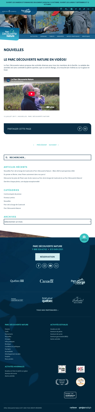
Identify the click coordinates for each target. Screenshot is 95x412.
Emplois (61, 8)
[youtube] (50, 265)
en (93, 9)
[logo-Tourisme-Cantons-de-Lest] (17, 297)
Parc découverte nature (16, 325)
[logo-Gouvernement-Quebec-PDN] (17, 279)
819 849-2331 (56, 249)
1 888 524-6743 (39, 249)
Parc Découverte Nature (39, 116)
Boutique (8, 344)
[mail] (56, 265)
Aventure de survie (56, 334)
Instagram (80, 9)
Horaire (7, 329)
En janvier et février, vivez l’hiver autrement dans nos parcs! (24, 174)
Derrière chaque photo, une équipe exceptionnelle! (22, 182)
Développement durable (12, 354)
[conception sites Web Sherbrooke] (85, 408)
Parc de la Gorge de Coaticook (14, 205)
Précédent (42, 145)
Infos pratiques (9, 341)
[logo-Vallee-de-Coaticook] (78, 297)
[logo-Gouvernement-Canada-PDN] (47, 279)
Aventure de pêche (56, 331)
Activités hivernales (14, 366)
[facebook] (38, 265)
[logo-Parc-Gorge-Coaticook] (78, 279)
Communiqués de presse (12, 194)
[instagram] (44, 265)
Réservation (71, 9)
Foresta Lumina (9, 198)
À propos (8, 349)
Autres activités (55, 339)
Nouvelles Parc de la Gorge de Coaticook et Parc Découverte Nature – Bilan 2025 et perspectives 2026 (39, 171)
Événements (9, 334)
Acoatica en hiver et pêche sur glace (16, 371)
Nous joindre (88, 9)
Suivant (53, 145)
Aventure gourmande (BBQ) (59, 336)
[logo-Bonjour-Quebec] (47, 297)
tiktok (84, 9)
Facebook (76, 9)
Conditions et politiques (12, 346)
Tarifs (6, 331)
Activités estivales (59, 325)
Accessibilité (9, 351)
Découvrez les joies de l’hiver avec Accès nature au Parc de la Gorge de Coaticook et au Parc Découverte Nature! (43, 178)
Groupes (7, 339)
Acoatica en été (55, 329)
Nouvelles (22, 116)
